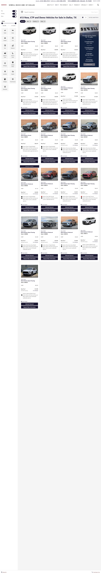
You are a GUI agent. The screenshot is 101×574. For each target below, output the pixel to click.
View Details (24, 60)
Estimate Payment (29, 63)
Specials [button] (83, 5)
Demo (2, 16)
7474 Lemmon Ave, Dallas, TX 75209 (80, 1)
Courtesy (3, 13)
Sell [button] (71, 5)
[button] (98, 5)
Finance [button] (76, 5)
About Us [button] (50, 5)
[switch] (9, 11)
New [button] (56, 5)
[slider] (2, 23)
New (2, 10)
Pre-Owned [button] (63, 5)
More (90, 5)
